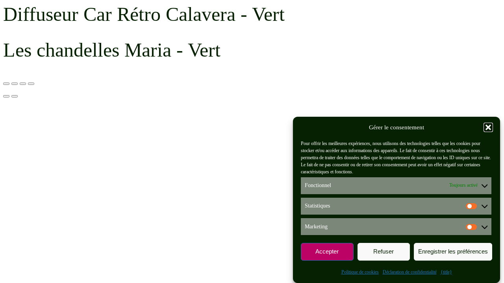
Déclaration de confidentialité (410, 272)
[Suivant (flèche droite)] (14, 96)
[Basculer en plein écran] (14, 84)
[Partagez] (23, 84)
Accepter (327, 251)
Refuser (383, 251)
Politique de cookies (360, 272)
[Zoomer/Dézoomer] (6, 84)
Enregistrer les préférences (453, 251)
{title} (446, 272)
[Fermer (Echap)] (31, 84)
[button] (488, 127)
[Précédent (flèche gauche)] (6, 96)
